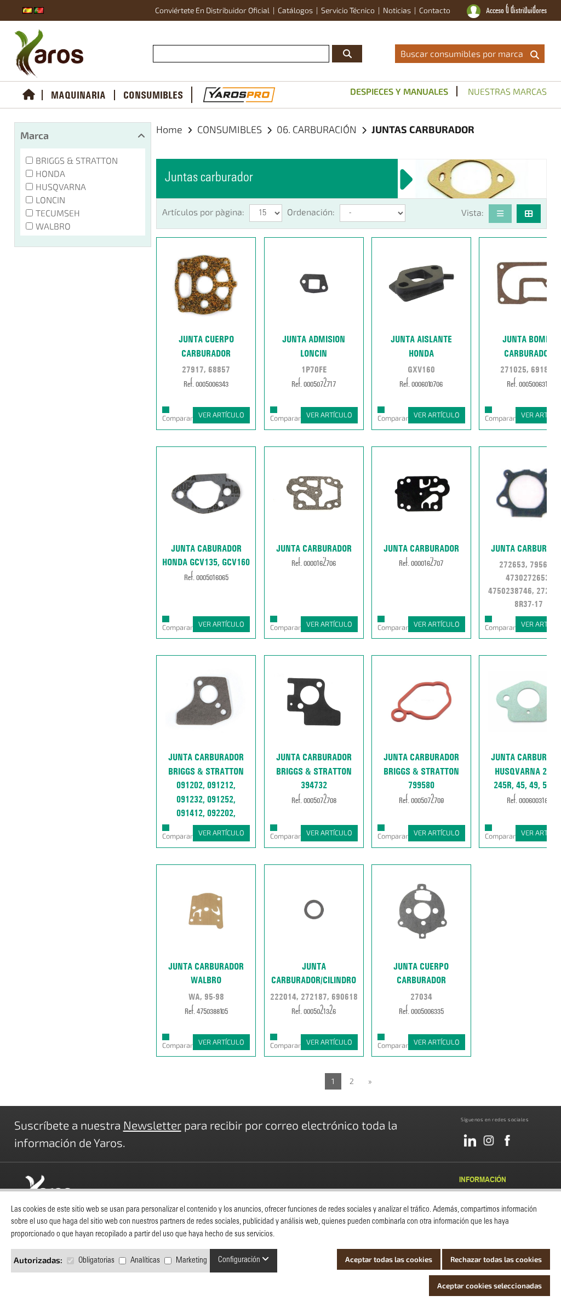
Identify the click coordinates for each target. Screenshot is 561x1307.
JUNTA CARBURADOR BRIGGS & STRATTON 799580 (421, 771)
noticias (397, 10)
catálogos (295, 10)
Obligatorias (96, 1261)
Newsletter (152, 1125)
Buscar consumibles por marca (464, 53)
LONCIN (50, 199)
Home (169, 129)
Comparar (177, 418)
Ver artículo (221, 414)
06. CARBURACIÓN (318, 129)
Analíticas (145, 1261)
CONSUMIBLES (153, 95)
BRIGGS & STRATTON (77, 160)
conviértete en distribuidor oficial (212, 10)
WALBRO (53, 226)
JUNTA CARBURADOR (314, 548)
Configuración (240, 1260)
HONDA (50, 173)
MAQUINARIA (78, 95)
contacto (434, 10)
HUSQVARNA (61, 186)
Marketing (191, 1261)
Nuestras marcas (507, 91)
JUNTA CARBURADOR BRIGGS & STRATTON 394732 (314, 771)
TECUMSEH (58, 213)
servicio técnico (348, 10)
